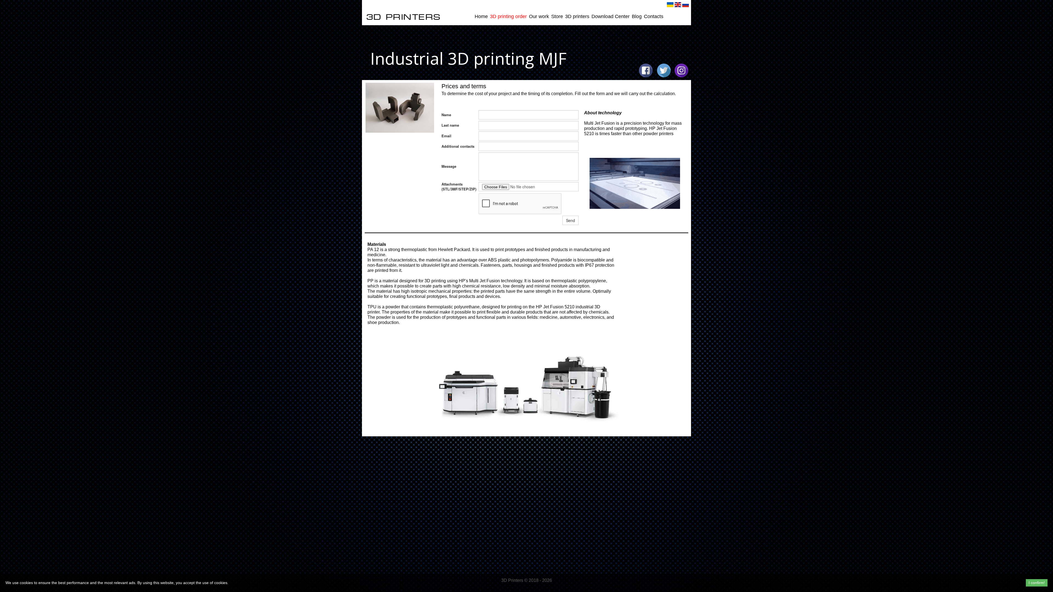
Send (570, 220)
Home (481, 16)
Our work (539, 16)
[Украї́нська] (670, 5)
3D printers (577, 16)
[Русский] (685, 5)
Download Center (610, 16)
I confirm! (1037, 582)
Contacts (653, 16)
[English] (678, 5)
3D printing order (508, 16)
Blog (637, 16)
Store (557, 16)
